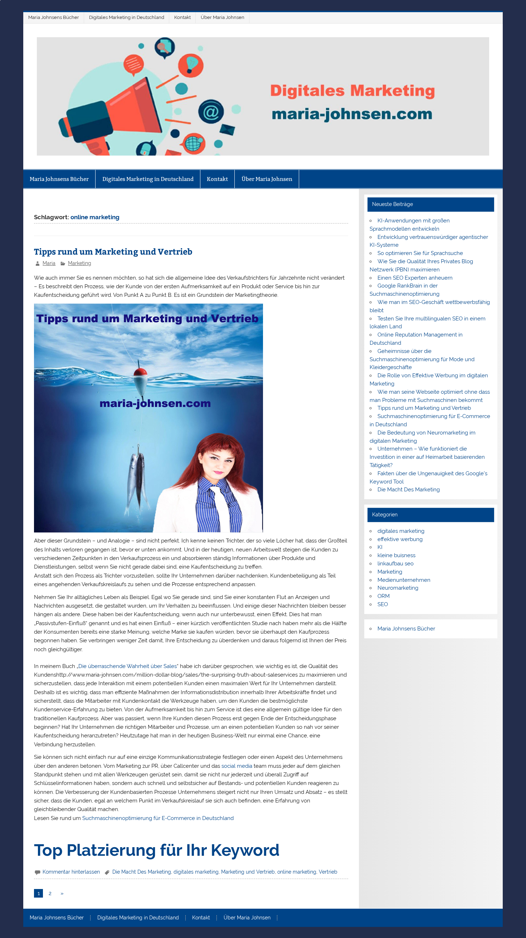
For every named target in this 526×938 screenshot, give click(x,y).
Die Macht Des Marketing (141, 872)
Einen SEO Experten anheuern (415, 278)
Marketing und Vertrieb (248, 872)
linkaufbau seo (396, 563)
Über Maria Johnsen (222, 17)
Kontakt (182, 17)
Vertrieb (328, 872)
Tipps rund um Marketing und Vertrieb (113, 251)
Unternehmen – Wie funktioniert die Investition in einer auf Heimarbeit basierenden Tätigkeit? (427, 457)
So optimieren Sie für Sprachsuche (420, 253)
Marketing (79, 263)
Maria (49, 263)
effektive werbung (400, 539)
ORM (384, 596)
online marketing (296, 872)
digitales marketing (196, 872)
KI (380, 547)
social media (236, 766)
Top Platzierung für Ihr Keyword (156, 850)
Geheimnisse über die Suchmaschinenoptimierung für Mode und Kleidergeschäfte (422, 359)
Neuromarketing (398, 588)
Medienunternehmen (404, 580)
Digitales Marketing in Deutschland (126, 17)
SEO (383, 604)
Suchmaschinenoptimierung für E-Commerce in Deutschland (158, 818)
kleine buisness (396, 555)
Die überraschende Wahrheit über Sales (127, 666)
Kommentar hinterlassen (71, 872)
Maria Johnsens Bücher (53, 17)
